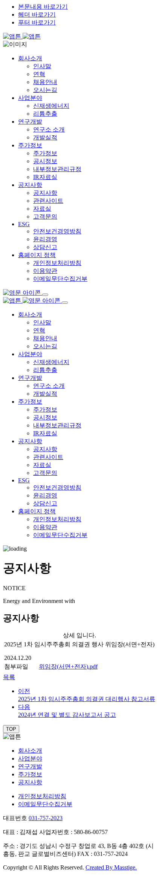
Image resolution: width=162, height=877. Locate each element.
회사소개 (30, 58)
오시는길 (45, 90)
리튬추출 (45, 113)
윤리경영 (45, 239)
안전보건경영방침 (57, 231)
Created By (111, 867)
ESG (24, 224)
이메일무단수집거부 (60, 278)
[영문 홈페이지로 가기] (22, 292)
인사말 (42, 66)
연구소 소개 (49, 129)
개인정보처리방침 (57, 263)
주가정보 (30, 145)
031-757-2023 (46, 818)
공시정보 (45, 161)
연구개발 (30, 121)
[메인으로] (22, 36)
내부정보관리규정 (57, 169)
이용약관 (45, 271)
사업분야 (30, 98)
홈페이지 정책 (37, 255)
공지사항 (30, 185)
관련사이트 (48, 200)
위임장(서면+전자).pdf (68, 666)
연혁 (39, 74)
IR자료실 (45, 177)
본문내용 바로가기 (43, 6)
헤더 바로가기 (37, 14)
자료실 (42, 208)
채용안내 (45, 82)
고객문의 (45, 216)
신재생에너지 (51, 106)
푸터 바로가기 (37, 22)
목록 (9, 677)
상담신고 (45, 247)
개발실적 (45, 137)
